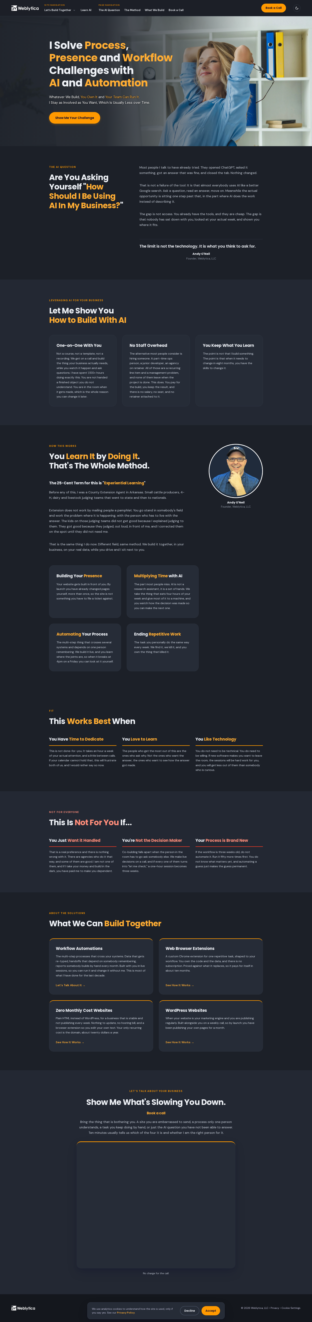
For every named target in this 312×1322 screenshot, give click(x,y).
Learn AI (86, 10)
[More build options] (74, 10)
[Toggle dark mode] (296, 8)
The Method (132, 10)
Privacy (275, 1308)
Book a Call (176, 10)
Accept (210, 1311)
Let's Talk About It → (70, 985)
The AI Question (109, 10)
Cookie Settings (290, 1308)
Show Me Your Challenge (74, 118)
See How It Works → (180, 985)
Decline (189, 1311)
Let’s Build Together (57, 10)
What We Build (154, 10)
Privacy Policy (126, 1312)
